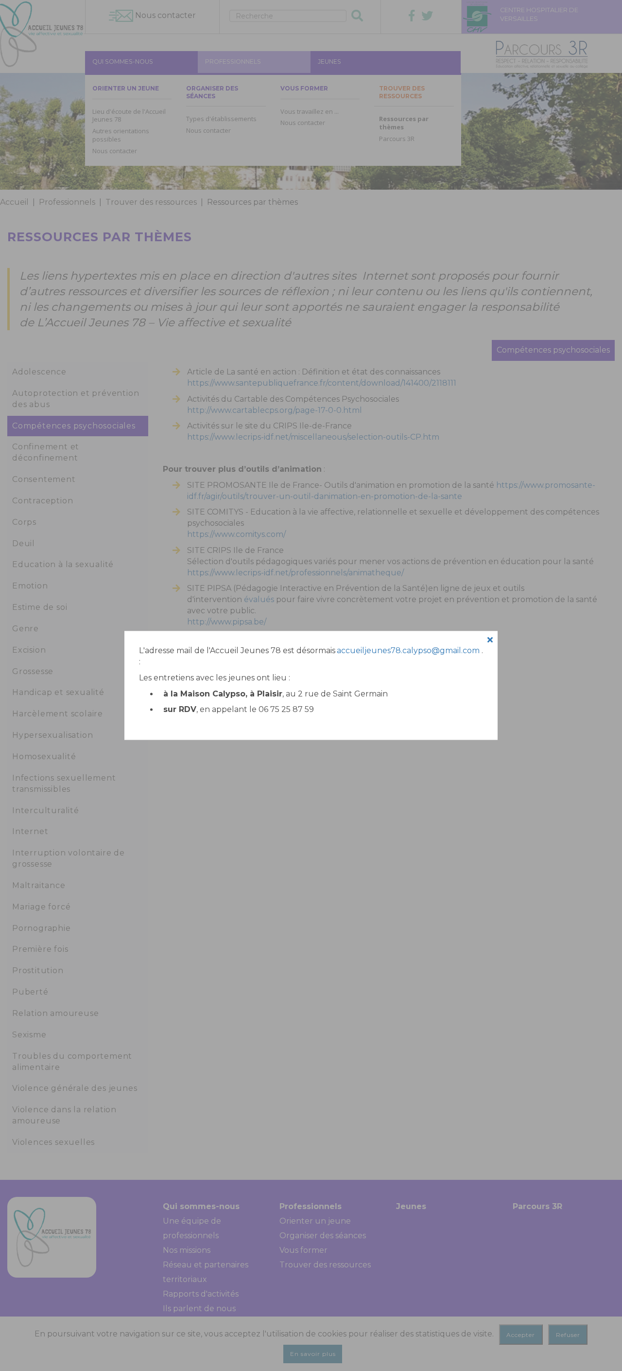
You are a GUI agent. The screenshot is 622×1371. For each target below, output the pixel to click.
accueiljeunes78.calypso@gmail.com (408, 650)
